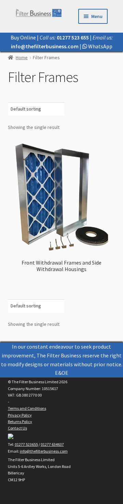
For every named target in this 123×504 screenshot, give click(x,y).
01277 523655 (26, 444)
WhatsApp (99, 46)
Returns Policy (20, 421)
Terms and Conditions (27, 408)
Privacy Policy (20, 415)
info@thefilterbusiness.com (44, 451)
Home (22, 57)
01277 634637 (52, 444)
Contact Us (17, 428)
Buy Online (23, 37)
